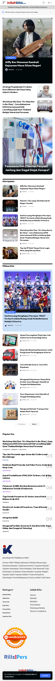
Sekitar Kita (7, 470)
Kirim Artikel (35, 578)
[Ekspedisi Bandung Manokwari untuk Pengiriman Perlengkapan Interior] (10, 355)
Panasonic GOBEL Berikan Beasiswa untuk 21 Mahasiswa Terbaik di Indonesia (24, 487)
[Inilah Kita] (16, 2)
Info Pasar (46, 578)
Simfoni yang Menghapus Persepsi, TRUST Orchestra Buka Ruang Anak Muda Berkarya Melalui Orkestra (36, 218)
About (33, 595)
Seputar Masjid (41, 572)
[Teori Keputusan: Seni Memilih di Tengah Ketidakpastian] (10, 399)
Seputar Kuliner (22, 575)
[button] (50, 12)
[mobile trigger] (5, 2)
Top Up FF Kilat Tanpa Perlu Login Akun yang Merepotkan (35, 249)
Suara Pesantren (37, 575)
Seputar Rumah (41, 566)
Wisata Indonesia (21, 563)
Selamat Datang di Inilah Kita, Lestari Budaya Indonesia (27, 7)
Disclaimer (35, 605)
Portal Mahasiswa (20, 578)
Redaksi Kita (25, 253)
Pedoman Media (37, 608)
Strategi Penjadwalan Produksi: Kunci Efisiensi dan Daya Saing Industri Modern (17, 89)
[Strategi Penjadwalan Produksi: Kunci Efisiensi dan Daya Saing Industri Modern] (44, 92)
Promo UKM (8, 563)
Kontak (33, 598)
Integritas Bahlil (10, 517)
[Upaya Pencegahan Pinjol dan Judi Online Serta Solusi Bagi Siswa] (10, 340)
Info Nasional (38, 569)
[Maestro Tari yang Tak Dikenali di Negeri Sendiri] (10, 206)
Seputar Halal (8, 575)
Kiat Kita (5, 460)
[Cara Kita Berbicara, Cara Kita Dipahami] (10, 370)
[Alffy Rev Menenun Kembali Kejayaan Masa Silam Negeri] (27, 37)
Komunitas (22, 449)
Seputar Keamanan (11, 569)
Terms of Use (9, 676)
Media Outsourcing (38, 563)
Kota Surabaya (26, 569)
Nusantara (6, 613)
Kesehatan (7, 578)
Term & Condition (38, 611)
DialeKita (6, 513)
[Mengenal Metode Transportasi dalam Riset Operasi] (10, 414)
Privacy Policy (30, 674)
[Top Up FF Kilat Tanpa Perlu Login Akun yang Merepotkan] (10, 253)
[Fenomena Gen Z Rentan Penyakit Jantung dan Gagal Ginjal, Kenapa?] (27, 146)
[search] (43, 2)
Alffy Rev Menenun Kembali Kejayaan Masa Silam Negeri (21, 12)
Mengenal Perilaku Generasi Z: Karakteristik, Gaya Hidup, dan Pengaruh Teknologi (27, 527)
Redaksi (11, 69)
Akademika (6, 449)
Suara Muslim (28, 572)
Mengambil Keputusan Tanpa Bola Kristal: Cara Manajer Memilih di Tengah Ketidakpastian (35, 382)
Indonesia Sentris (26, 566)
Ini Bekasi (17, 572)
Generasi (11, 57)
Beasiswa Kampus (10, 566)
